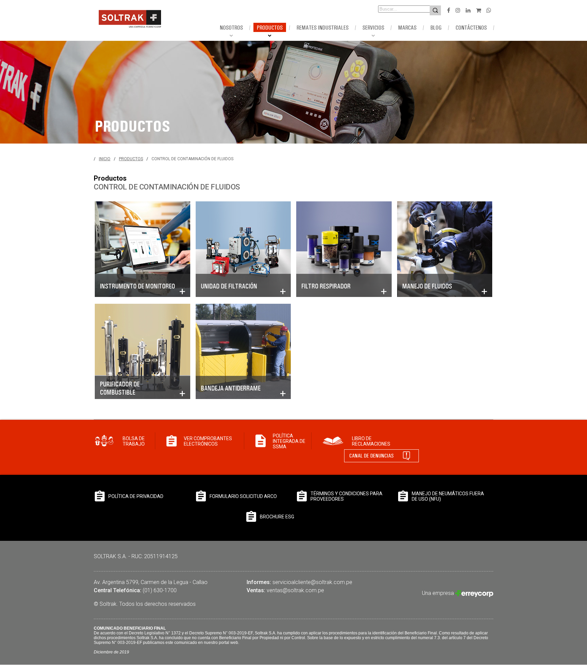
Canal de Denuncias (371, 455)
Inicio (104, 158)
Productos (131, 158)
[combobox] (394, 9)
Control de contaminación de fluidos (192, 158)
